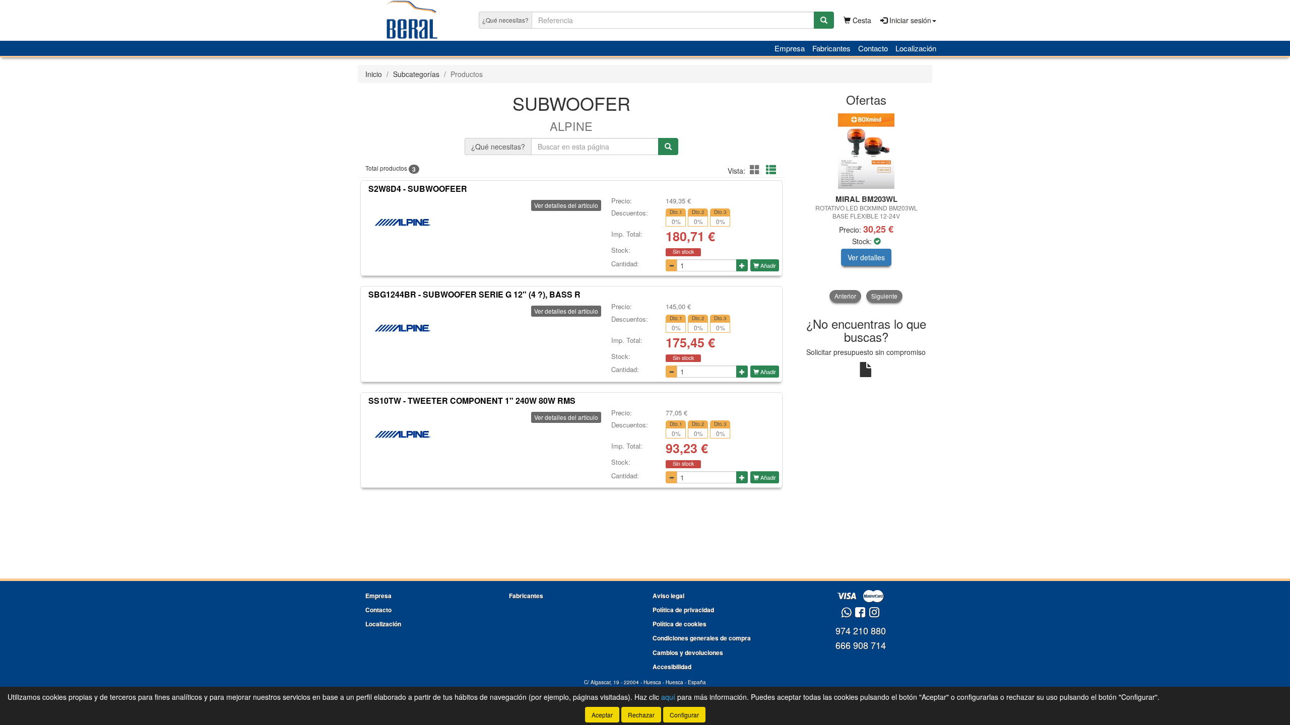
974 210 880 (860, 630)
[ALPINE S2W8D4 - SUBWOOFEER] (402, 222)
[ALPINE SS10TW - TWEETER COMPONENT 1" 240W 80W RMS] (402, 434)
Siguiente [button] (884, 296)
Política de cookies (679, 623)
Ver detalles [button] (866, 257)
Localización (915, 48)
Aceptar (602, 714)
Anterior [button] (845, 296)
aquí (668, 697)
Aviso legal (668, 595)
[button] (756, 169)
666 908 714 (860, 644)
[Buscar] (824, 20)
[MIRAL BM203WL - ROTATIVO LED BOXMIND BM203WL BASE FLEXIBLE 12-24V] (866, 151)
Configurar (684, 714)
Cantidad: (625, 263)
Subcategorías (416, 74)
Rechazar (641, 714)
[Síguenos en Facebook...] (860, 613)
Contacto (873, 48)
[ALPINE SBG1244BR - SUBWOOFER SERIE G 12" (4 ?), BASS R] (402, 328)
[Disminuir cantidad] (671, 265)
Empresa (790, 48)
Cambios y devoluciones (688, 652)
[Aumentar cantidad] (742, 265)
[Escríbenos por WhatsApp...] (846, 613)
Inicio (373, 74)
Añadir (767, 265)
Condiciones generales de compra (702, 637)
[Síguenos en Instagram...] (874, 613)
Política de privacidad (683, 609)
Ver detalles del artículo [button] (566, 205)
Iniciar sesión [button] (909, 20)
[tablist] (866, 207)
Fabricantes (831, 48)
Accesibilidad (672, 666)
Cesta (861, 20)
